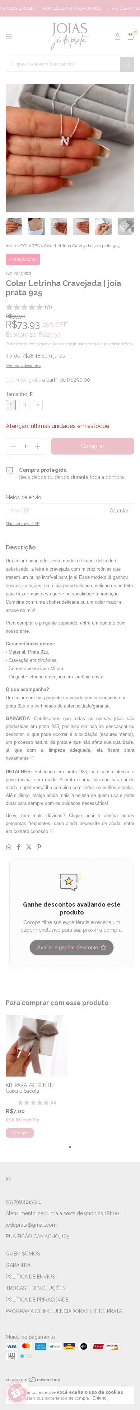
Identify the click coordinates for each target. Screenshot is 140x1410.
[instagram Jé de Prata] (8, 1179)
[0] (130, 36)
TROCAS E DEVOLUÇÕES (35, 1288)
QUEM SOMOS (23, 1254)
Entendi (100, 1398)
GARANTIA (18, 1265)
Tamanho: (19, 394)
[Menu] (9, 36)
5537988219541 (23, 1202)
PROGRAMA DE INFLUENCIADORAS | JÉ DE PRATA (64, 1311)
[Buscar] (127, 64)
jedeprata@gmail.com (31, 1225)
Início (11, 245)
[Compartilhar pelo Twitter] (29, 847)
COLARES (29, 245)
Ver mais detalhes (23, 365)
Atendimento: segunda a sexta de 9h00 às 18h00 (62, 1213)
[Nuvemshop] (33, 1381)
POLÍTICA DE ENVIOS (30, 1277)
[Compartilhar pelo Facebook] (19, 847)
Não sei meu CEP (22, 523)
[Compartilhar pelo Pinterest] (39, 847)
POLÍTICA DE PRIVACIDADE (37, 1300)
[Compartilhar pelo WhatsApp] (9, 847)
